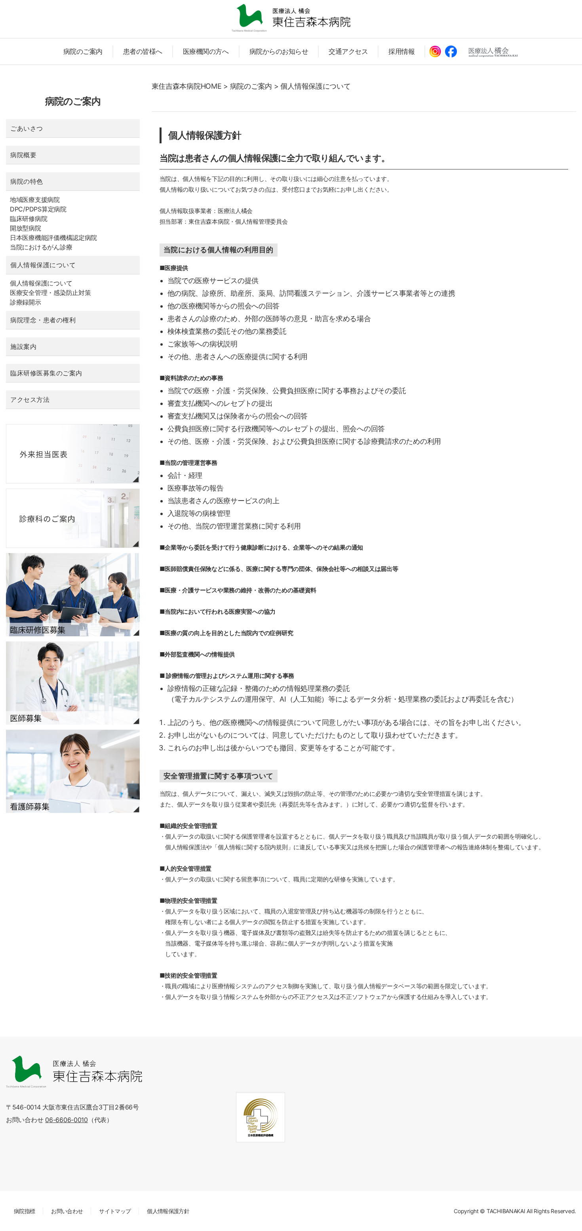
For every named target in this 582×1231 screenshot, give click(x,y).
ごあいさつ (26, 128)
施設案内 (23, 346)
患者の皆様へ (142, 51)
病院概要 (23, 155)
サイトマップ (115, 1211)
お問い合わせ (67, 1211)
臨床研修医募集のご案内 (46, 373)
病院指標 (24, 1211)
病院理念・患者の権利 (43, 320)
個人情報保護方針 (168, 1211)
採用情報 (401, 51)
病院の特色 (26, 181)
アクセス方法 (29, 399)
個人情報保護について (43, 265)
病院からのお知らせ (278, 51)
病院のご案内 (83, 51)
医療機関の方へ (206, 51)
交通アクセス (348, 51)
